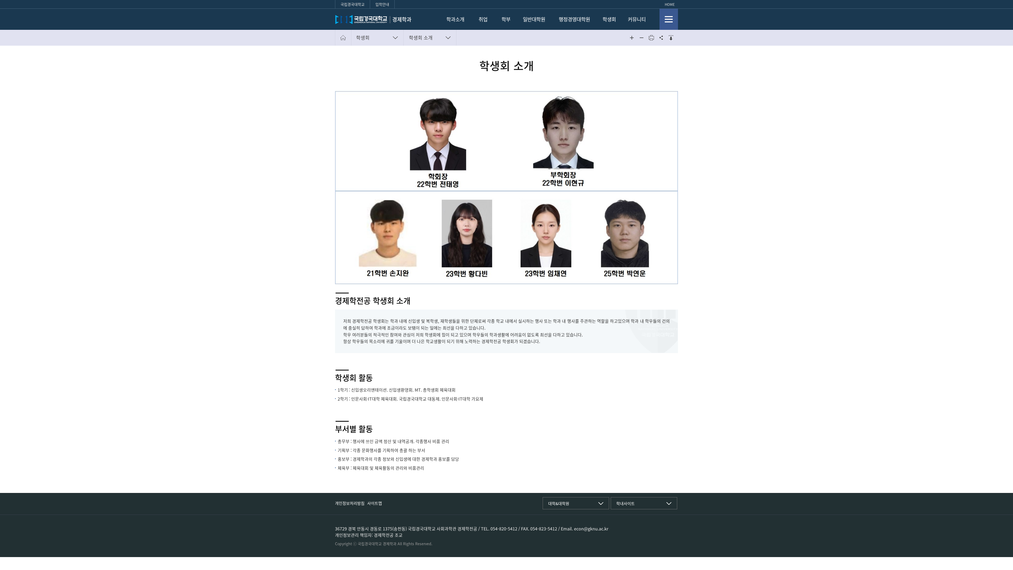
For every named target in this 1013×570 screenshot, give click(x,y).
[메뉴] (669, 19)
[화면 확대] (631, 38)
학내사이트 (625, 503)
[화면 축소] (641, 38)
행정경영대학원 (574, 19)
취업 (483, 19)
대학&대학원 (558, 503)
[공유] (661, 38)
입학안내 (382, 4)
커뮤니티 (637, 19)
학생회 (609, 19)
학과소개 (455, 19)
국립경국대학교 (353, 4)
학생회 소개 (421, 37)
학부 (505, 19)
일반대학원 (534, 19)
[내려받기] (670, 38)
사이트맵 (374, 503)
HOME (670, 4)
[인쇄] (651, 38)
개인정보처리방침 (350, 503)
